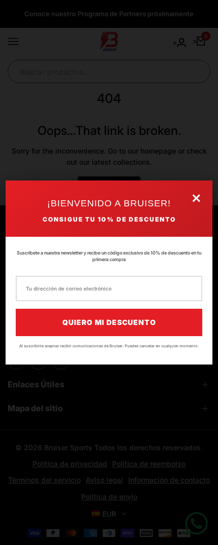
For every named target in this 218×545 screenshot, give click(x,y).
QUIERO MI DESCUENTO (109, 322)
